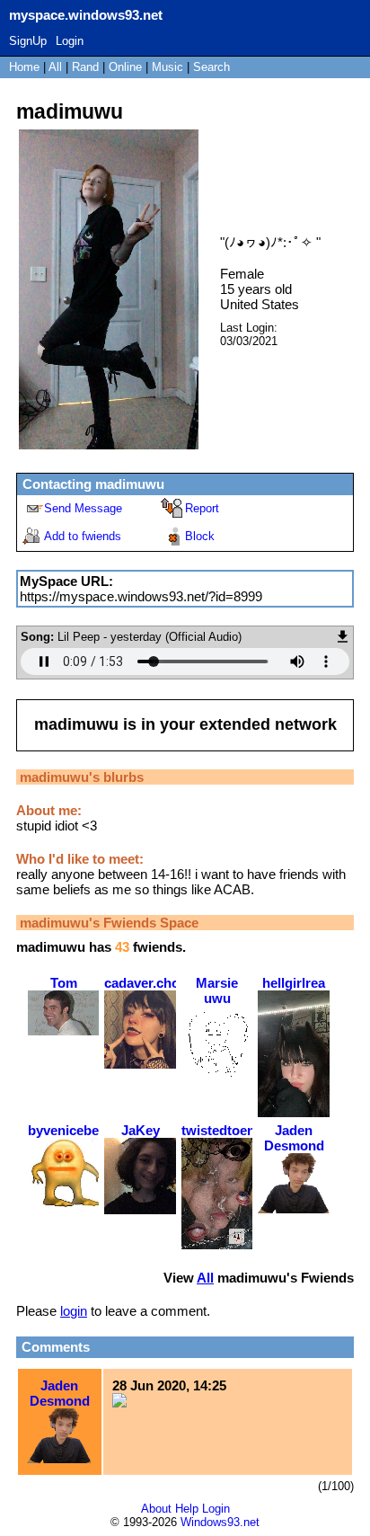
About (156, 1508)
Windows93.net (220, 1522)
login (73, 1310)
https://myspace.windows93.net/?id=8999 (141, 596)
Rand (85, 67)
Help (186, 1508)
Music (167, 67)
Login (70, 41)
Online (125, 67)
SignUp (28, 41)
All (57, 67)
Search (211, 67)
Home (24, 67)
